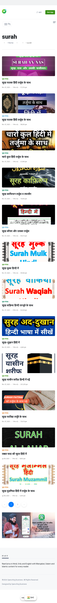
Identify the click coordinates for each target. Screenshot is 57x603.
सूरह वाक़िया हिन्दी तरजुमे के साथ (17, 305)
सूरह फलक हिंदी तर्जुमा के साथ (16, 82)
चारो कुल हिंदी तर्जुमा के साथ (15, 156)
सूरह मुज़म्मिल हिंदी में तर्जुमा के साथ (18, 491)
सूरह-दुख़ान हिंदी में (11, 342)
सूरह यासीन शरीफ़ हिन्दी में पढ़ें (16, 379)
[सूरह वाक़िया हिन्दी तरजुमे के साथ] (28, 289)
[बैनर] (28, 525)
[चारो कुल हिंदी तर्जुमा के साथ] (28, 140)
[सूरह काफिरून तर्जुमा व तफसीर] (28, 177)
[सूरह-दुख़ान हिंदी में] (28, 326)
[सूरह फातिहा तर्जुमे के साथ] (28, 400)
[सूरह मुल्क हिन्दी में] (28, 252)
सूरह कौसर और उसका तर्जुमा (15, 231)
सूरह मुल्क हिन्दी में (10, 268)
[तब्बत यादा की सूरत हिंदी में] (28, 437)
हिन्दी (32, 598)
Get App (50, 12)
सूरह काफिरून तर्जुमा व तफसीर (16, 194)
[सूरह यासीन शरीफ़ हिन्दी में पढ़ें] (28, 363)
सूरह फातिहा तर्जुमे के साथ (14, 416)
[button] (7, 24)
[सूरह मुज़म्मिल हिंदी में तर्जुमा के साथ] (28, 474)
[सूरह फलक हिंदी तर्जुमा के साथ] (28, 66)
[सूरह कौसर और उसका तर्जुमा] (28, 215)
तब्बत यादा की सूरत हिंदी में (14, 453)
